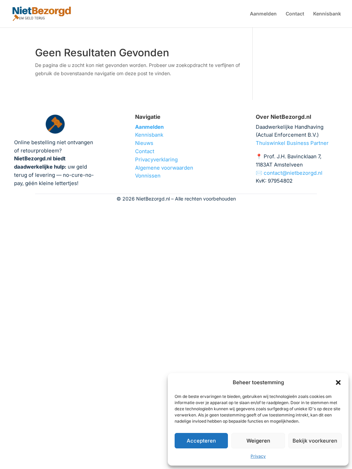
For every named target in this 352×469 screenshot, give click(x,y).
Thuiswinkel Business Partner (292, 143)
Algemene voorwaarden (164, 167)
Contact (295, 13)
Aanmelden (263, 13)
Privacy (258, 456)
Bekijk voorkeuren (315, 440)
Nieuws (144, 143)
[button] (338, 382)
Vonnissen (148, 175)
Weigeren (258, 440)
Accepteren (201, 440)
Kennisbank (327, 13)
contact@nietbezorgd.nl (293, 173)
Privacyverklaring (156, 159)
